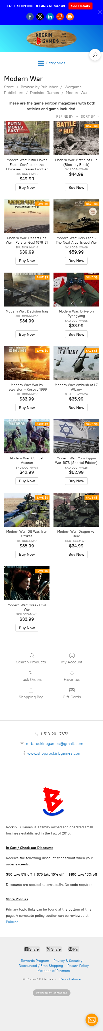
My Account (71, 662)
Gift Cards (72, 697)
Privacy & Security (68, 961)
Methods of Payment (54, 971)
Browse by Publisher (39, 87)
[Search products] (95, 55)
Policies (12, 922)
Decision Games (44, 92)
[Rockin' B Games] (51, 38)
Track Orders (31, 679)
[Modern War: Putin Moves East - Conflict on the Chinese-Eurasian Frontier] (27, 138)
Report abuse (70, 979)
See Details (80, 6)
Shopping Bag (31, 697)
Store (9, 87)
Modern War (77, 92)
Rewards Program (35, 961)
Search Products (31, 662)
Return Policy (78, 966)
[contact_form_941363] (92, 1020)
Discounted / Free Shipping (41, 966)
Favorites (72, 679)
